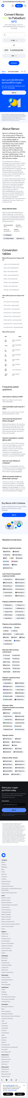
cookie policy (10, 1085)
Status (3, 953)
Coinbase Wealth (6, 965)
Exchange (4, 994)
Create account (6, 938)
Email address (5, 801)
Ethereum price (6, 1059)
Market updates (6, 914)
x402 (2, 1021)
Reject (8, 1094)
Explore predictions (7, 972)
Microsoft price (6, 1074)
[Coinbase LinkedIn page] (6, 1080)
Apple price (4, 1071)
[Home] (2, 5)
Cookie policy (5, 883)
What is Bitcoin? (6, 917)
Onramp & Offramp (7, 1018)
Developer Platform (7, 1006)
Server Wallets (6, 1011)
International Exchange (8, 997)
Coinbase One (5, 963)
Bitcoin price (5, 1057)
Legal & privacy (6, 881)
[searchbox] (14, 56)
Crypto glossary (6, 912)
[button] (25, 5)
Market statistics (6, 902)
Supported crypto (6, 950)
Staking (3, 992)
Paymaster (4, 1025)
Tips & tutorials (6, 909)
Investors (4, 876)
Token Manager (6, 984)
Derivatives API (6, 1052)
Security (4, 874)
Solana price (5, 1062)
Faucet (3, 1042)
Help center (5, 934)
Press (3, 872)
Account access (6, 948)
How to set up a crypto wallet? (10, 924)
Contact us (4, 936)
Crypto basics (5, 907)
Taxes (3, 929)
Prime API (4, 1049)
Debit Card (4, 970)
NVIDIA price (5, 1069)
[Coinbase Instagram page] (11, 1080)
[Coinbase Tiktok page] (16, 1080)
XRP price (4, 1064)
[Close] (24, 1085)
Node (3, 1035)
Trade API (4, 1023)
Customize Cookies (12, 1090)
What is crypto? (6, 919)
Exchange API (5, 1045)
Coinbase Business (7, 980)
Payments (4, 982)
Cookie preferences (7, 886)
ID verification (5, 941)
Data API (4, 1030)
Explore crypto (5, 898)
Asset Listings (5, 977)
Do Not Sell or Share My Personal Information (11, 889)
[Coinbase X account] (1, 1080)
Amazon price (5, 1076)
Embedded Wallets (7, 1014)
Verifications (5, 1033)
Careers (3, 864)
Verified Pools (5, 1001)
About (3, 862)
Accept (20, 1094)
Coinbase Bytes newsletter (9, 905)
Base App (4, 960)
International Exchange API (9, 1047)
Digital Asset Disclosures (9, 892)
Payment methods (6, 946)
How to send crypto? (7, 926)
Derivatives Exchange (7, 999)
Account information (7, 943)
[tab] (4, 71)
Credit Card (4, 967)
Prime (3, 989)
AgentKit (4, 1037)
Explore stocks (5, 900)
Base (2, 1009)
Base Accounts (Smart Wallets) (10, 1016)
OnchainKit (4, 1028)
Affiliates (4, 867)
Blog (2, 869)
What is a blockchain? (7, 921)
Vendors (3, 879)
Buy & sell (4, 958)
